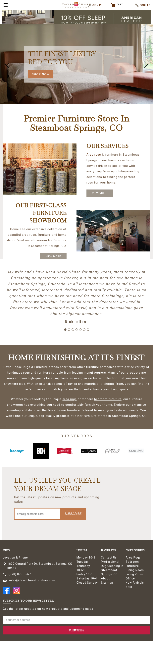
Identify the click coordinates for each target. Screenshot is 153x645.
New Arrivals (135, 582)
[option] (17, 451)
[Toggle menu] (5, 5)
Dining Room (135, 570)
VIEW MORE (99, 192)
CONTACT (144, 5)
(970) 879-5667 (20, 574)
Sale (129, 586)
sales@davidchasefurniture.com (32, 580)
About (105, 578)
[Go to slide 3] (73, 329)
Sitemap (107, 582)
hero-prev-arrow (7, 64)
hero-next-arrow (146, 64)
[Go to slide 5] (80, 329)
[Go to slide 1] (65, 329)
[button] (76, 19)
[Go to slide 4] (76, 329)
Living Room (134, 574)
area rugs (70, 399)
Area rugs (93, 154)
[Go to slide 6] (84, 329)
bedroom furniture (108, 399)
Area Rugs (133, 557)
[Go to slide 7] (88, 329)
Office (130, 578)
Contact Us (109, 557)
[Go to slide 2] (69, 329)
